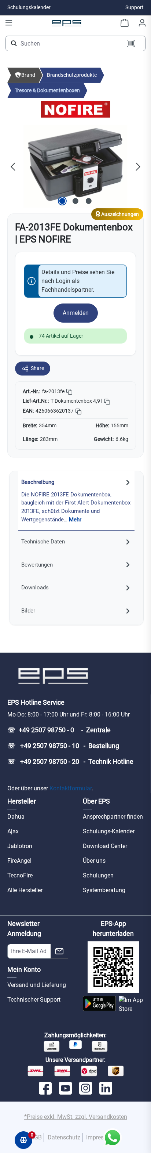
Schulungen (98, 875)
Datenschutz (64, 1137)
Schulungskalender (29, 7)
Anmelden (76, 312)
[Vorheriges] (12, 166)
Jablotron (19, 846)
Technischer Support (33, 999)
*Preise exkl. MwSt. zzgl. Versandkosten (75, 1116)
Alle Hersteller (25, 890)
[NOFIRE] (75, 108)
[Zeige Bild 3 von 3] (89, 201)
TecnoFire (20, 875)
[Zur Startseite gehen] (66, 22)
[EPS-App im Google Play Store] (99, 1004)
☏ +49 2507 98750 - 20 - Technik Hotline (70, 761)
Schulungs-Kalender (109, 831)
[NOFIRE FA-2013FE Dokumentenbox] (75, 166)
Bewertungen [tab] (37, 564)
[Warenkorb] (124, 22)
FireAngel (19, 860)
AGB (36, 1137)
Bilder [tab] (28, 610)
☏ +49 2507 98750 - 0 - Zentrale (59, 730)
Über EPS (96, 801)
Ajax (13, 831)
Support (134, 7)
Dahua (16, 816)
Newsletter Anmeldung (24, 928)
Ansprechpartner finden (113, 816)
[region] (75, 166)
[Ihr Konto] (142, 22)
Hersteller (21, 801)
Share (37, 368)
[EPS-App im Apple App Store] (131, 1004)
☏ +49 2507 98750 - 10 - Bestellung (63, 746)
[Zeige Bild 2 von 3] (75, 201)
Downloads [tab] (35, 587)
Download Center (105, 846)
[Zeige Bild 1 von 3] (62, 201)
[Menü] (9, 22)
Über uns (94, 860)
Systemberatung (104, 890)
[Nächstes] (138, 166)
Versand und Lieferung (36, 984)
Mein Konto (24, 969)
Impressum (100, 1137)
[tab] (76, 501)
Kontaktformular (70, 788)
